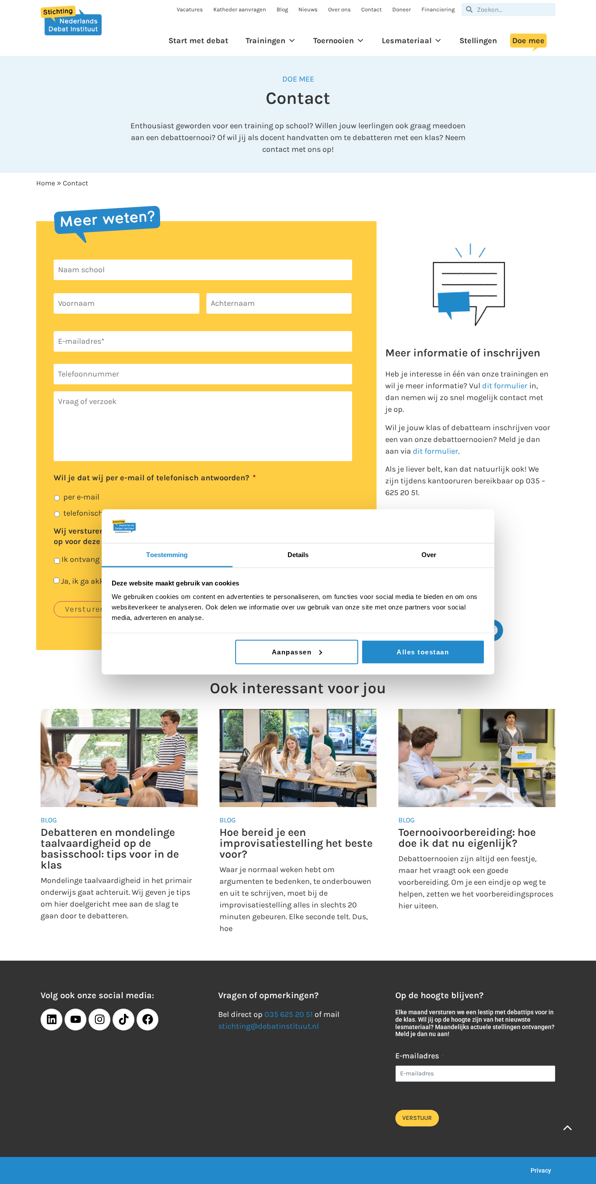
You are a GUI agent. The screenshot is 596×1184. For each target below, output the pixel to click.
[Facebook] (147, 1019)
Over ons (339, 9)
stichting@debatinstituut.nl (268, 1026)
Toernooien (333, 40)
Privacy (541, 1170)
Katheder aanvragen (239, 9)
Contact (371, 9)
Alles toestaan (423, 651)
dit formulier (504, 385)
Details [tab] (298, 554)
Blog (282, 9)
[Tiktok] (123, 1019)
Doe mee (528, 40)
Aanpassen (292, 651)
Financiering (438, 9)
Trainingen (265, 40)
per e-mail (81, 497)
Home (45, 183)
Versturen (85, 609)
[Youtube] (75, 1019)
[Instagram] (99, 1019)
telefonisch (83, 513)
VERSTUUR (417, 1118)
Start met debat (198, 40)
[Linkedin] (51, 1019)
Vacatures (190, 9)
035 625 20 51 (288, 1014)
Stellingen (478, 40)
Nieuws (308, 9)
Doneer (401, 9)
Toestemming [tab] (167, 554)
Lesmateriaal (407, 40)
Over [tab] (428, 554)
